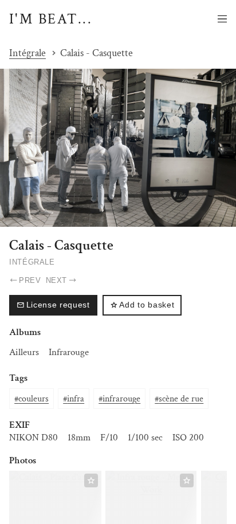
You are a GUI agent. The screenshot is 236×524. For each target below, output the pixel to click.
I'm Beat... (50, 19)
